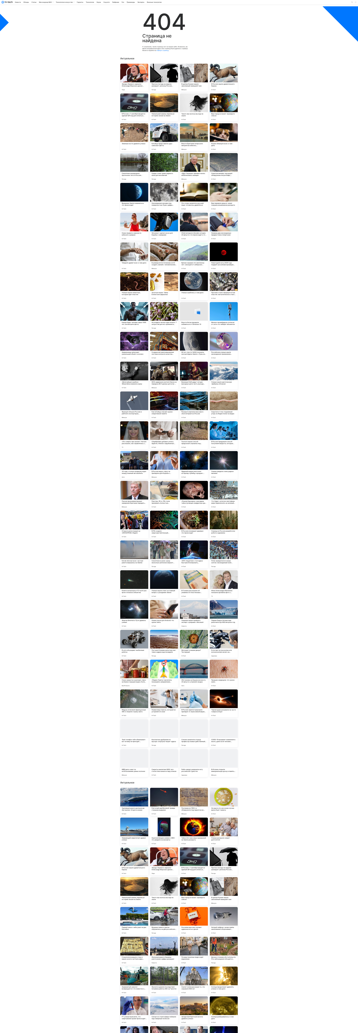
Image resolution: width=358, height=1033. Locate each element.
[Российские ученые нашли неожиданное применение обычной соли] (224, 346)
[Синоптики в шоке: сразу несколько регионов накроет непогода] (164, 554)
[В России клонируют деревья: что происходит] (194, 525)
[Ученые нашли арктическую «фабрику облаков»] (224, 376)
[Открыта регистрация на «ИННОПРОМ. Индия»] (134, 525)
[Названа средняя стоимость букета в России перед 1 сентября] (134, 793)
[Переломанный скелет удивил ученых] (224, 852)
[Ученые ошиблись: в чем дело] (194, 286)
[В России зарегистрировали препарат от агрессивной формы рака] (194, 703)
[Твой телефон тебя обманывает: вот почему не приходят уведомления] (134, 733)
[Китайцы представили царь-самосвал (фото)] (164, 137)
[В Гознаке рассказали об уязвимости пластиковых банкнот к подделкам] (194, 584)
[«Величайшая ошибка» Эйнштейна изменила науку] (134, 376)
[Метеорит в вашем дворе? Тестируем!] (194, 644)
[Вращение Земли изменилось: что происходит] (134, 197)
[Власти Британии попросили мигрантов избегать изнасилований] (194, 137)
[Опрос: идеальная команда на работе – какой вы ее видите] (164, 882)
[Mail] (2, 2)
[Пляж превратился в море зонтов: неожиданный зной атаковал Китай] (224, 554)
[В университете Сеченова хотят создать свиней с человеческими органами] (164, 256)
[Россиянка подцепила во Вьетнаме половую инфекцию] (134, 882)
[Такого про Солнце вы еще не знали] (134, 852)
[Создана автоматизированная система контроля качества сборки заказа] (164, 346)
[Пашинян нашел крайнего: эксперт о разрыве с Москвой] (194, 614)
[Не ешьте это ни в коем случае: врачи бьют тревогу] (224, 921)
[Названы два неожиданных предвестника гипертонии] (224, 227)
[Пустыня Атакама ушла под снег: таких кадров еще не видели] (164, 644)
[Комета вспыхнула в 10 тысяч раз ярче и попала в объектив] (134, 584)
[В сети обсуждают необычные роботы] (134, 644)
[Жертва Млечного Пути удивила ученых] (134, 614)
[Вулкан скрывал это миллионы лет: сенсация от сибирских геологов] (194, 256)
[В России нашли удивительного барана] (224, 78)
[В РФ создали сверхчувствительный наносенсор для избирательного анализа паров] (164, 525)
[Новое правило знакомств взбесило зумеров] (134, 227)
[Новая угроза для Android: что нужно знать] (164, 614)
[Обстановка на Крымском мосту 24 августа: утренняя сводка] (194, 674)
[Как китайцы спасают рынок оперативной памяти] (164, 405)
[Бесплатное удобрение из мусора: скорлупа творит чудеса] (164, 733)
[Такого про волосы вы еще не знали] (194, 107)
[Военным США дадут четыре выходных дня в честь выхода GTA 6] (194, 376)
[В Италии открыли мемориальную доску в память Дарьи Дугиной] (224, 763)
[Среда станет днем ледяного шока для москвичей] (164, 167)
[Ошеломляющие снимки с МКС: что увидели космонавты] (164, 951)
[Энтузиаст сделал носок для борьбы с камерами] (164, 227)
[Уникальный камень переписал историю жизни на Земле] (164, 107)
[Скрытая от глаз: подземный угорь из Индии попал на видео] (224, 405)
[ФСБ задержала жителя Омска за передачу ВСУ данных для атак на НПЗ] (164, 376)
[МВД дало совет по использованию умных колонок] (134, 763)
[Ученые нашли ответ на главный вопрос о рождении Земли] (164, 584)
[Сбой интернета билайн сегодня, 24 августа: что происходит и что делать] (194, 227)
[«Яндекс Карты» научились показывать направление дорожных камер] (164, 674)
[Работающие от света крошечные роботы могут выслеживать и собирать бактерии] (164, 793)
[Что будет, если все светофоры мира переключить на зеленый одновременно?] (224, 495)
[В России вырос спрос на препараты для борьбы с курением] (164, 465)
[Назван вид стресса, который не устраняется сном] (164, 703)
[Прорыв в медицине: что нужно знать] (224, 674)
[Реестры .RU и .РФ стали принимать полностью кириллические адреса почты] (164, 495)
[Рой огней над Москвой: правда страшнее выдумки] (164, 921)
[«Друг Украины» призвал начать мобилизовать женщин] (194, 167)
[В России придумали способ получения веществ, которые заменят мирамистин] (224, 435)
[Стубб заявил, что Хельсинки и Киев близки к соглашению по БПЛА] (194, 852)
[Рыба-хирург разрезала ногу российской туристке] (194, 763)
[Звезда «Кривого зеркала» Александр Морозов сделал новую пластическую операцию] (134, 78)
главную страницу (162, 50)
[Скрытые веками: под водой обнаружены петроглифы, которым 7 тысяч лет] (224, 167)
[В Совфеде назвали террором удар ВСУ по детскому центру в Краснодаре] (164, 823)
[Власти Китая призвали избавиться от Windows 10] (194, 316)
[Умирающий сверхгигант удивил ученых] (134, 951)
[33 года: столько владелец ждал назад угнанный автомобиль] (134, 465)
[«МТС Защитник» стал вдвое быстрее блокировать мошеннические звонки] (194, 554)
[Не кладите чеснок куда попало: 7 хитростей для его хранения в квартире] (164, 316)
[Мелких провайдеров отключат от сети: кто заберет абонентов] (224, 316)
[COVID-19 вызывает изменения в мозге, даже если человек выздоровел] (224, 733)
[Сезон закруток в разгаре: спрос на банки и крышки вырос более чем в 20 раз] (134, 674)
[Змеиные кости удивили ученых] (134, 137)
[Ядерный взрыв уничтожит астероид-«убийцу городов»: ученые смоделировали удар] (194, 465)
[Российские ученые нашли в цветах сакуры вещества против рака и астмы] (194, 823)
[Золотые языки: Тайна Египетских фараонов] (164, 286)
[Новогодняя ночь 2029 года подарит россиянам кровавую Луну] (224, 256)
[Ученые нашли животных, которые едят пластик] (134, 286)
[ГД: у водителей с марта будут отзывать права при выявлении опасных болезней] (134, 823)
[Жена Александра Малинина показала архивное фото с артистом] (224, 584)
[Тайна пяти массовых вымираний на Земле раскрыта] (194, 951)
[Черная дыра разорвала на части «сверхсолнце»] (224, 703)
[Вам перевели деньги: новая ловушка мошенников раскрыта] (224, 197)
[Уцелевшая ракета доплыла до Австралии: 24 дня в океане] (134, 921)
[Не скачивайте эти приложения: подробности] (224, 882)
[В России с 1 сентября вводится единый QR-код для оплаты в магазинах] (134, 107)
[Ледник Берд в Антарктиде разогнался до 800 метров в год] (224, 614)
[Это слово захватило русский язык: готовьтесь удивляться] (194, 197)
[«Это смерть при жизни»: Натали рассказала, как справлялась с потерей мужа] (134, 435)
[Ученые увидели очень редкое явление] (224, 465)
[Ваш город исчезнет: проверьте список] (224, 107)
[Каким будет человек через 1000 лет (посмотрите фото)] (134, 316)
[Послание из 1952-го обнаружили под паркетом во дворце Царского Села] (194, 921)
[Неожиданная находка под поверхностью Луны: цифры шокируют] (164, 197)
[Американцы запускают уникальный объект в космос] (134, 346)
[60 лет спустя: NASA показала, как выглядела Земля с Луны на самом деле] (194, 346)
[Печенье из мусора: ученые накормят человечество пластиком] (194, 793)
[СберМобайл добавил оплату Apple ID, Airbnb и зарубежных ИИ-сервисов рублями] (164, 435)
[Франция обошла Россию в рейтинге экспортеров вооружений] (134, 405)
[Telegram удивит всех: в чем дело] (134, 256)
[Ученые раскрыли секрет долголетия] (224, 951)
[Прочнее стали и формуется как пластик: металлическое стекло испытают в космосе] (224, 286)
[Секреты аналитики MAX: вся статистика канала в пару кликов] (164, 763)
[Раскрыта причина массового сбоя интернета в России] (194, 405)
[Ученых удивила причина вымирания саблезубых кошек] (224, 823)
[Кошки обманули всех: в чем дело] (224, 137)
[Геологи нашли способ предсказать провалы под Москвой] (194, 435)
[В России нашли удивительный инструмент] (224, 793)
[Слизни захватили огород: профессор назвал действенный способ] (194, 733)
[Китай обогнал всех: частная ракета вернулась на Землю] (134, 554)
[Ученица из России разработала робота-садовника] (224, 525)
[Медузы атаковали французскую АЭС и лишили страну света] (134, 703)
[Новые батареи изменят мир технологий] (164, 852)
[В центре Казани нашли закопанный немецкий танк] (194, 78)
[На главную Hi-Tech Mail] (8, 2)
